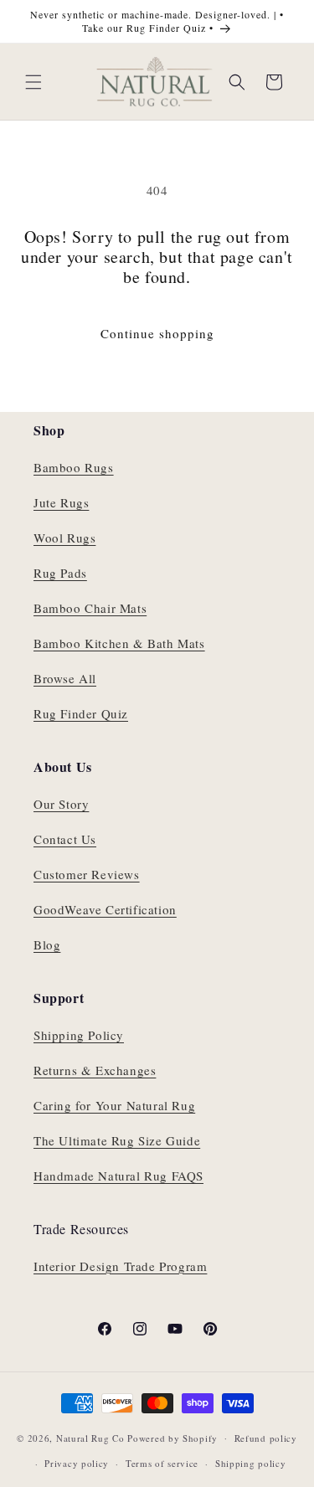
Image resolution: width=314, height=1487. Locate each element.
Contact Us (64, 839)
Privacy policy (76, 1463)
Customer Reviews (86, 874)
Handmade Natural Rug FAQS (118, 1175)
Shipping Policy (78, 1034)
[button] (33, 82)
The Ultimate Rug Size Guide (116, 1140)
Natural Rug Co (90, 1437)
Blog (46, 944)
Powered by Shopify (172, 1437)
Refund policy (265, 1438)
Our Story (61, 803)
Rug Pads (60, 572)
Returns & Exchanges (94, 1070)
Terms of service (162, 1463)
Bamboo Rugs (73, 467)
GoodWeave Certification (105, 909)
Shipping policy (250, 1463)
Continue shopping (157, 333)
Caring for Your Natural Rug (114, 1105)
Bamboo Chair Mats (90, 607)
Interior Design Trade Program (120, 1266)
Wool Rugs (64, 537)
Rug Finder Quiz (80, 713)
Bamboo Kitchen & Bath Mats (119, 643)
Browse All (64, 678)
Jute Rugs (61, 502)
